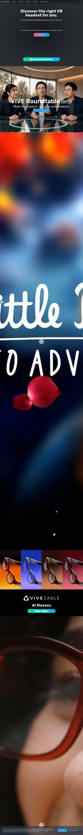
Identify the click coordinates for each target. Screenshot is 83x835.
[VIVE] (5, 1)
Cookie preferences (73, 830)
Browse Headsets (41, 59)
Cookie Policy (42, 831)
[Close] (77, 1)
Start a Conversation (41, 110)
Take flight (42, 611)
